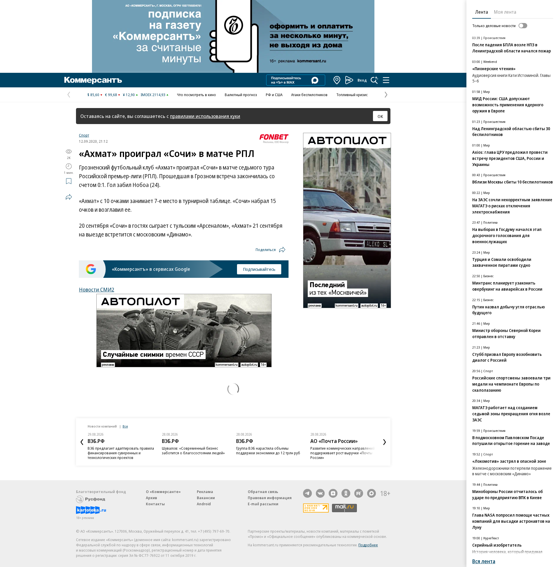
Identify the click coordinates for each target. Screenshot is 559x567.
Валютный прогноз (241, 94)
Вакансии (206, 497)
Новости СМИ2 (96, 289)
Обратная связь (263, 491)
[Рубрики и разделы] (386, 80)
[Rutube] (358, 493)
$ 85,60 (93, 94)
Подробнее (368, 544)
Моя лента (505, 12)
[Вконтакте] (320, 493)
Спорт (84, 135)
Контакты (155, 503)
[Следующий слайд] (384, 442)
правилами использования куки (205, 116)
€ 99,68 (111, 94)
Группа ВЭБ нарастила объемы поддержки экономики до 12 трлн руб (268, 450)
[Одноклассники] (346, 493)
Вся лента (483, 561)
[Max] (371, 493)
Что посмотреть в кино (196, 94)
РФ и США (274, 94)
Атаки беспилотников (309, 94)
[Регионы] (337, 80)
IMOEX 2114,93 (153, 94)
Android (204, 503)
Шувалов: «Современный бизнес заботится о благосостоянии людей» (193, 450)
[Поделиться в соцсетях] (68, 196)
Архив (151, 497)
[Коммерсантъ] (93, 80)
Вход (362, 80)
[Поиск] (374, 80)
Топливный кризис (352, 94)
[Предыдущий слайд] (82, 442)
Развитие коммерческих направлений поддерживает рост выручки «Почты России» (342, 453)
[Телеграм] (307, 493)
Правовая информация (270, 497)
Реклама (205, 491)
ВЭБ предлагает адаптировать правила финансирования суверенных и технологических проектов (121, 453)
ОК (380, 116)
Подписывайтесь (259, 269)
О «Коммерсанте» (163, 491)
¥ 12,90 (129, 94)
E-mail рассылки (263, 503)
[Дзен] (333, 493)
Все (125, 426)
